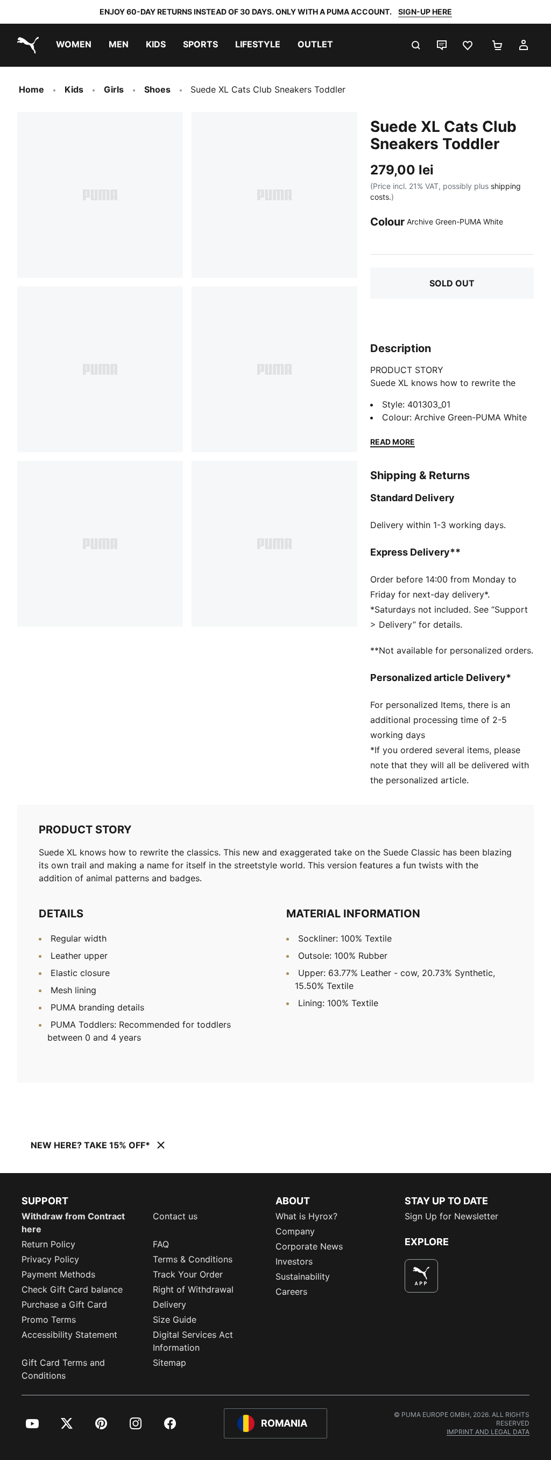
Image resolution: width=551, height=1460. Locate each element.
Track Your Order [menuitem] (188, 1274)
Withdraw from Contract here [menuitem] (73, 1222)
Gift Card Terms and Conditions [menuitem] (63, 1369)
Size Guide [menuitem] (174, 1319)
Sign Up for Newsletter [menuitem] (451, 1216)
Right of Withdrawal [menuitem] (193, 1289)
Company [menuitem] (295, 1231)
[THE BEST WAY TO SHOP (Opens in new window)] (421, 1276)
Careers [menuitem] (291, 1291)
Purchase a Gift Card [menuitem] (64, 1304)
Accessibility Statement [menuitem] (69, 1334)
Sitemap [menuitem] (169, 1362)
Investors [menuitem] (294, 1261)
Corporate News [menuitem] (309, 1246)
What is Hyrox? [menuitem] (306, 1216)
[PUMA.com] (25, 45)
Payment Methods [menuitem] (58, 1274)
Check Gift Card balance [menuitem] (72, 1289)
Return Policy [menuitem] (48, 1244)
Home (31, 89)
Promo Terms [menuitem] (49, 1319)
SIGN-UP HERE (425, 11)
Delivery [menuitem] (169, 1304)
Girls (114, 89)
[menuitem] (73, 45)
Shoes (157, 89)
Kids (74, 89)
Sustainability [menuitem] (303, 1276)
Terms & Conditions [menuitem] (192, 1259)
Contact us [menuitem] (175, 1216)
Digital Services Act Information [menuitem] (193, 1341)
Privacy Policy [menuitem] (50, 1259)
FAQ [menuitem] (161, 1244)
